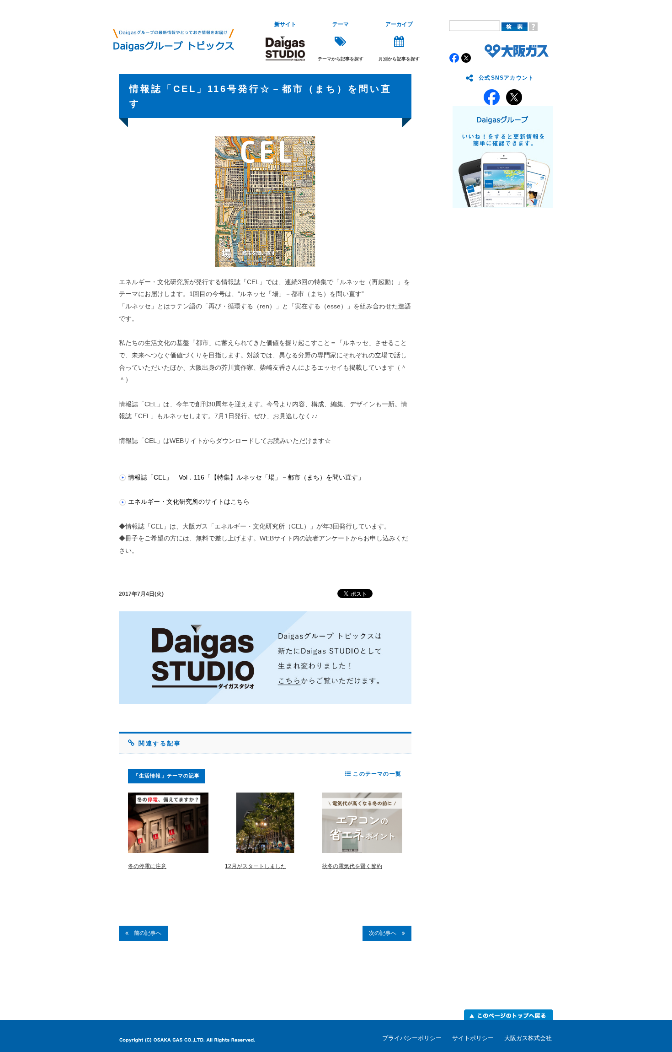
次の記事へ (385, 933)
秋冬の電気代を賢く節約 (352, 866)
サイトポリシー (473, 1038)
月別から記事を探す (399, 41)
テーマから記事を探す (340, 41)
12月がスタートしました (255, 866)
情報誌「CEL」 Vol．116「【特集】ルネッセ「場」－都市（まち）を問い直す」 (246, 477)
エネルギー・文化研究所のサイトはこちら (189, 501)
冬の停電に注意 (147, 866)
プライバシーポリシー (412, 1038)
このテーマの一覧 (376, 774)
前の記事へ (144, 933)
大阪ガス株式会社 (528, 1038)
